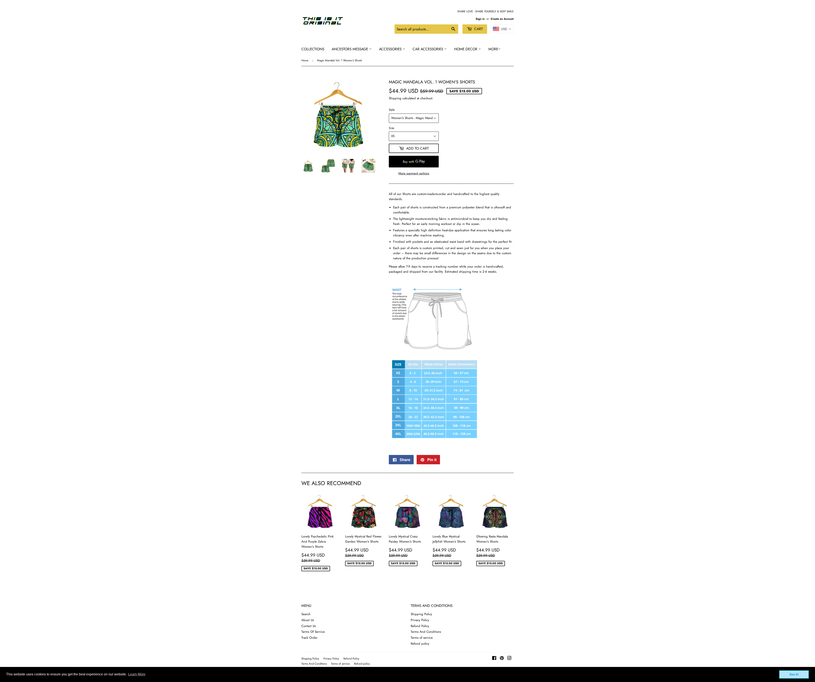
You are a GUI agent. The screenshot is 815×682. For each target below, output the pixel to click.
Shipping (395, 98)
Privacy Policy (420, 620)
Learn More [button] (136, 674)
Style (392, 110)
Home (304, 60)
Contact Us (308, 626)
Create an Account (502, 19)
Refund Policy (420, 626)
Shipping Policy (421, 614)
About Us (307, 620)
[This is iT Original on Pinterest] (502, 658)
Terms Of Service (313, 631)
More (493, 49)
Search (306, 614)
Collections (312, 49)
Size (391, 128)
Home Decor (466, 49)
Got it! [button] (794, 674)
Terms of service (422, 637)
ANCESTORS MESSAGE (350, 49)
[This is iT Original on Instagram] (509, 658)
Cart (478, 28)
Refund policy (420, 643)
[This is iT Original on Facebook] (494, 658)
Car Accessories (428, 49)
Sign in (480, 19)
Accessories (391, 49)
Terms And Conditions (426, 631)
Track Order (309, 637)
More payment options (413, 173)
